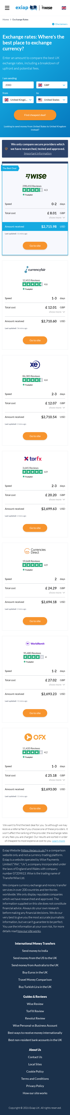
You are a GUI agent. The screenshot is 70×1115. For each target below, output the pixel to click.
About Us (35, 1050)
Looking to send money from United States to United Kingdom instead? (35, 128)
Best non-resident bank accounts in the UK (35, 1040)
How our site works (35, 1093)
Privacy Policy (35, 1086)
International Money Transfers (35, 943)
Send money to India (35, 950)
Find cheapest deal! (35, 114)
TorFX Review (35, 1011)
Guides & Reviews (35, 996)
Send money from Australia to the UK (35, 965)
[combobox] (51, 85)
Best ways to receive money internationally (35, 1032)
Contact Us (35, 1057)
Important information (38, 153)
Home (6, 19)
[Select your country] (63, 8)
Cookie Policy (35, 1071)
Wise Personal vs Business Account (35, 1025)
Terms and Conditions (35, 1078)
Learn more (58, 840)
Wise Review (35, 1004)
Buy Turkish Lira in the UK (35, 987)
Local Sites (35, 1064)
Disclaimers (61, 24)
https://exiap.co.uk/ (33, 850)
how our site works (29, 931)
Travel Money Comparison (35, 979)
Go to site (35, 245)
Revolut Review (35, 1018)
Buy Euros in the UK (35, 972)
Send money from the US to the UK (35, 958)
